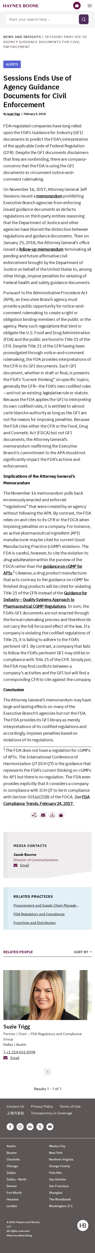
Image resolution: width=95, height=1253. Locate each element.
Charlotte (13, 1159)
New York (56, 1153)
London (12, 1206)
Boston (12, 1153)
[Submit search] (84, 19)
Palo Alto (55, 1173)
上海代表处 (15, 1113)
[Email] (43, 815)
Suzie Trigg (13, 114)
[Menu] (90, 5)
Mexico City (57, 1146)
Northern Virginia (61, 1159)
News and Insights (22, 37)
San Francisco (59, 1186)
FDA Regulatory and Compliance (39, 914)
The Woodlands (60, 1199)
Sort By (81, 952)
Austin (21, 1044)
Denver (12, 1186)
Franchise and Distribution (34, 922)
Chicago (12, 1166)
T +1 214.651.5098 (19, 1052)
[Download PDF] (52, 815)
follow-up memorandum (41, 249)
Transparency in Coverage (51, 1113)
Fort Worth (14, 1193)
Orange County (59, 1166)
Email (24, 865)
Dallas (8, 1044)
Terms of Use (70, 1106)
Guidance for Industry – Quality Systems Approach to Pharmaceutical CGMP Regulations (45, 599)
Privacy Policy (42, 1106)
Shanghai (55, 1193)
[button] (61, 815)
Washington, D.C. (61, 1206)
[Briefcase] (77, 5)
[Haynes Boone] (21, 5)
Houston (13, 1199)
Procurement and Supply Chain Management (49, 905)
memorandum (49, 196)
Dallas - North (16, 1179)
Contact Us (15, 1106)
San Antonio (57, 1179)
